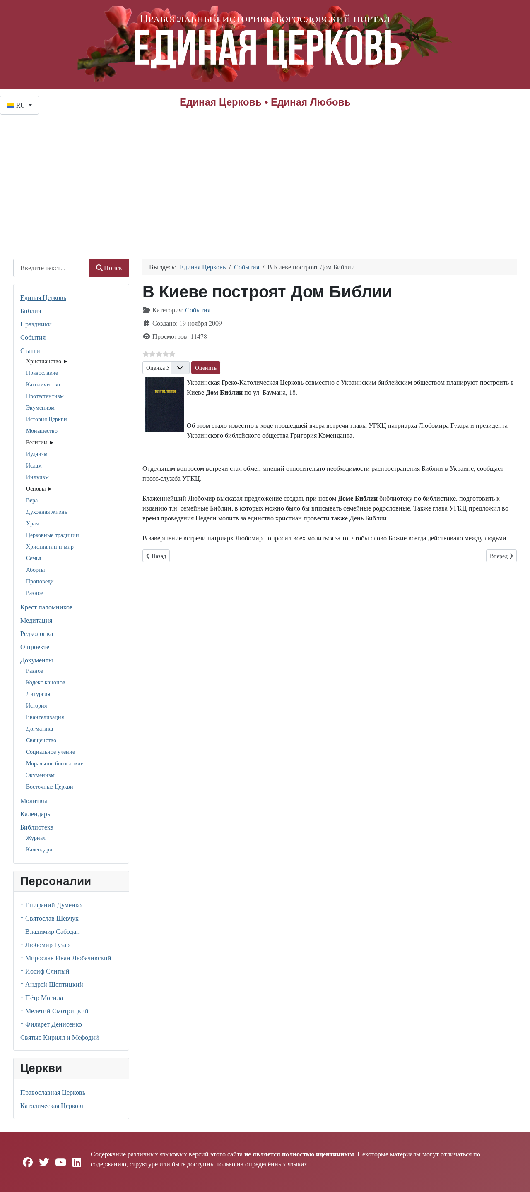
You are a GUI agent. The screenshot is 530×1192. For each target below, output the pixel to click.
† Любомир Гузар (45, 944)
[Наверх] (515, 1176)
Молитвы (33, 800)
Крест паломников (46, 606)
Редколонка (36, 633)
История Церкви (46, 419)
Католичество (43, 384)
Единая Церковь (43, 297)
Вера (32, 500)
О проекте (34, 646)
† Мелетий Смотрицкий (54, 1010)
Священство (41, 740)
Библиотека (36, 827)
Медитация (36, 620)
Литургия (38, 694)
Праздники (36, 323)
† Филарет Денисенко (51, 1023)
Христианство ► (47, 361)
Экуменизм (40, 407)
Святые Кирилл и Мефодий (59, 1037)
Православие (42, 373)
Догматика (39, 728)
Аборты (35, 569)
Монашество (42, 430)
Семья (33, 558)
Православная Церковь (52, 1092)
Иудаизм (37, 454)
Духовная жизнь (46, 512)
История (36, 705)
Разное (34, 593)
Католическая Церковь (52, 1105)
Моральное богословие (54, 763)
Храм (32, 523)
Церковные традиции (52, 535)
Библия (30, 310)
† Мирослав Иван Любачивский (65, 957)
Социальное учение (50, 751)
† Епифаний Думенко (51, 904)
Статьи (30, 350)
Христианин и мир (50, 546)
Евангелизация (45, 717)
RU (20, 105)
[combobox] (51, 268)
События (33, 337)
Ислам (34, 465)
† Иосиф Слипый (45, 971)
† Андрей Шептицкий (51, 984)
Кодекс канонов (45, 682)
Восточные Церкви (49, 786)
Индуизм (37, 477)
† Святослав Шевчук (49, 918)
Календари (39, 849)
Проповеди (40, 581)
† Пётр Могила (41, 997)
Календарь (35, 813)
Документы (36, 659)
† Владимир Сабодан (50, 931)
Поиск (113, 267)
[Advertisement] (265, 177)
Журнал (36, 838)
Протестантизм (45, 396)
